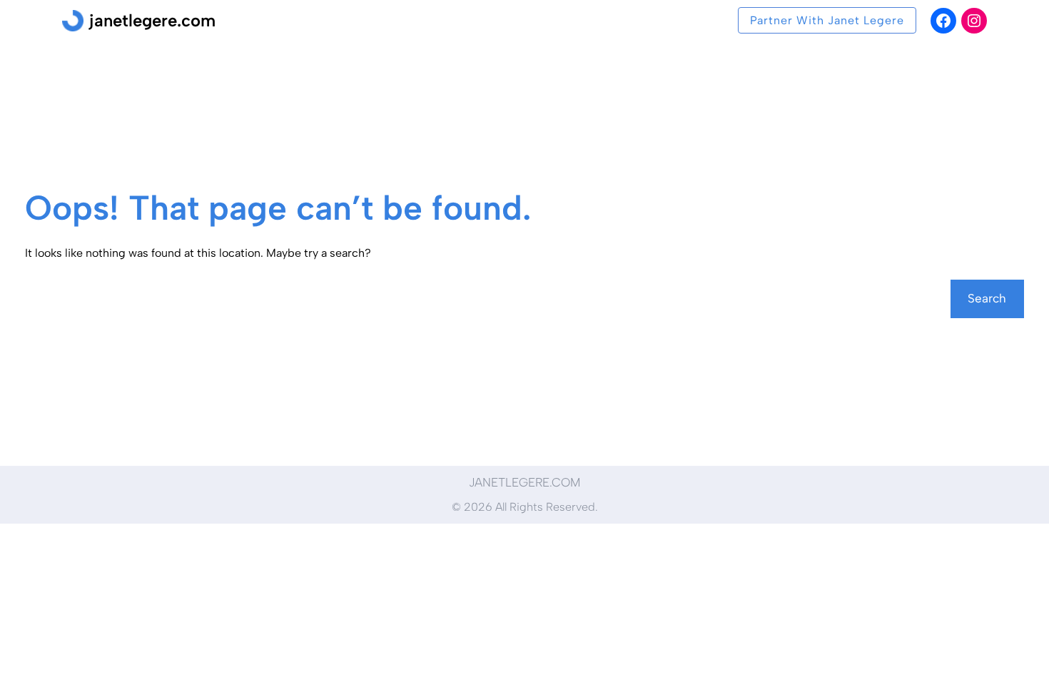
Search (987, 298)
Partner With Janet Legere (827, 20)
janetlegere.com (152, 20)
